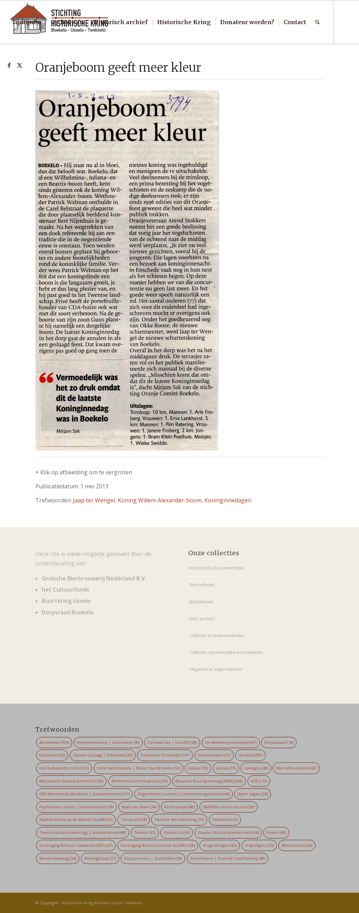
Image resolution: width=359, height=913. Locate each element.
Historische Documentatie (216, 568)
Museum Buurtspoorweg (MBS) (209, 780)
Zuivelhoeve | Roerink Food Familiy (227, 858)
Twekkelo (225, 819)
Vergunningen (220, 845)
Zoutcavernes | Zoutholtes (153, 858)
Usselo (276, 832)
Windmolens (297, 845)
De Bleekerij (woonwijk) (231, 742)
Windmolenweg (57, 858)
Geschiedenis (214, 755)
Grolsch (250, 755)
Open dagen (252, 793)
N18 (259, 780)
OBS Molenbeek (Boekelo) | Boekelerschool (84, 793)
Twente (145, 832)
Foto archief (202, 618)
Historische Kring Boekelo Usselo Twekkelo (101, 902)
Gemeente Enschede (165, 755)
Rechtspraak (179, 806)
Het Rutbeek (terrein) (64, 768)
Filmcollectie (202, 584)
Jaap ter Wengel (94, 500)
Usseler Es (176, 832)
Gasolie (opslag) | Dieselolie (103, 755)
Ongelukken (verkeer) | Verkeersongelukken (183, 793)
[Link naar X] (19, 65)
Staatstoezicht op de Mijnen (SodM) (76, 819)
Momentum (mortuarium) (139, 780)
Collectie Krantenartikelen (216, 635)
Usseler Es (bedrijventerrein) (228, 832)
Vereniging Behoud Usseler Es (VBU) (158, 845)
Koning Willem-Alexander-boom (160, 500)
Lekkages (256, 768)
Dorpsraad (278, 742)
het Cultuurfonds (65, 589)
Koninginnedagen (227, 500)
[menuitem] (26, 22)
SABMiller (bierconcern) (229, 806)
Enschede (52, 755)
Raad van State (139, 806)
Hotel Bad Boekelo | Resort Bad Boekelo (138, 768)
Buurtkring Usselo (66, 601)
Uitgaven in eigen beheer (216, 669)
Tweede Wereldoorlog (179, 819)
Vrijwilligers (259, 845)
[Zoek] (317, 22)
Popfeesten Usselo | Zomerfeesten (76, 806)
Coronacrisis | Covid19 (172, 742)
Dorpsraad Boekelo (68, 612)
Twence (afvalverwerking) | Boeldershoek (82, 832)
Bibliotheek (201, 602)
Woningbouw (100, 858)
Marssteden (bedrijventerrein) (71, 780)
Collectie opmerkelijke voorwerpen (226, 652)
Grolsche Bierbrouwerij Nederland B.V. (94, 578)
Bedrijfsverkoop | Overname (108, 742)
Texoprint (134, 819)
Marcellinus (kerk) (296, 768)
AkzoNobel (54, 742)
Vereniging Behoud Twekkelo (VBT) (76, 845)
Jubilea (198, 768)
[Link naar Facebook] (9, 65)
